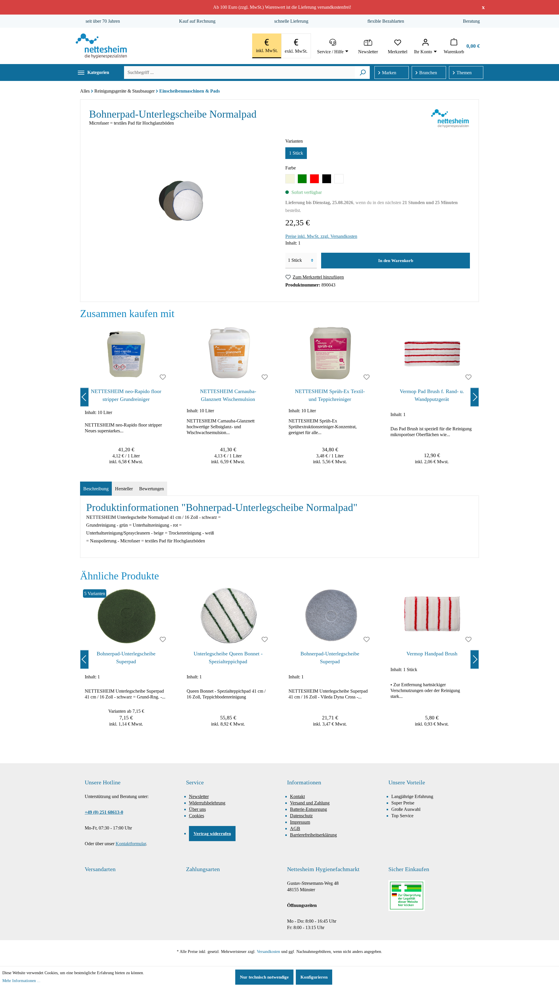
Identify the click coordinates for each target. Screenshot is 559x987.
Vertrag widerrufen (212, 833)
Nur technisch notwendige (264, 977)
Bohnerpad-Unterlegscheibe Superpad (126, 657)
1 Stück (296, 153)
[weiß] (339, 178)
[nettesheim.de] (101, 45)
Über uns (197, 809)
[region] (279, 397)
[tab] (96, 489)
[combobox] (239, 72)
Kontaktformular (131, 843)
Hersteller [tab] (124, 488)
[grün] (302, 178)
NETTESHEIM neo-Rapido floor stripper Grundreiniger (126, 395)
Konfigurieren (314, 977)
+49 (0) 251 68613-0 (104, 812)
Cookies (196, 815)
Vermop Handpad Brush (431, 654)
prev (84, 397)
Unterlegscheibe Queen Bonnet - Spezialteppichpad (228, 657)
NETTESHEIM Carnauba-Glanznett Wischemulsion (228, 395)
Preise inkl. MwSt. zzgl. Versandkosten (321, 236)
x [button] (483, 7)
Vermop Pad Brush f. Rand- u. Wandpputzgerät (432, 395)
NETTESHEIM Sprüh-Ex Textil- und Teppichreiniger (330, 395)
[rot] (314, 178)
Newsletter (199, 796)
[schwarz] (326, 178)
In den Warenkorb (395, 260)
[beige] (290, 178)
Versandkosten (268, 951)
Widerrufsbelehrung (207, 802)
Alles (85, 91)
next (474, 397)
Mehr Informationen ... (21, 981)
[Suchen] (362, 72)
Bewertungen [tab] (151, 488)
